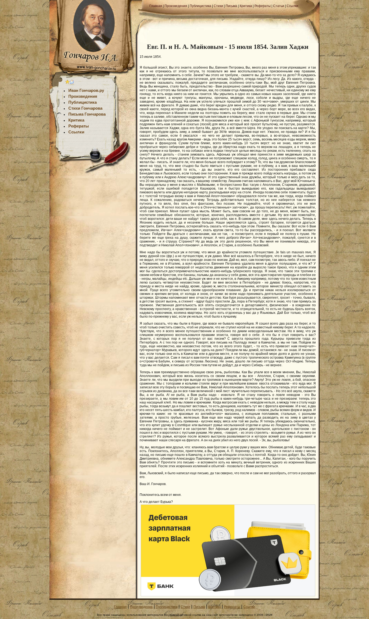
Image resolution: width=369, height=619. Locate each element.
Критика (246, 6)
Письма (231, 6)
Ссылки (292, 6)
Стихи (218, 6)
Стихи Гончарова (85, 108)
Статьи (278, 6)
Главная (155, 6)
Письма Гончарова (87, 114)
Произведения (176, 6)
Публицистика (200, 6)
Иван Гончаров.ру (86, 90)
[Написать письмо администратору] (72, 83)
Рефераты (262, 6)
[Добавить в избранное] (67, 83)
